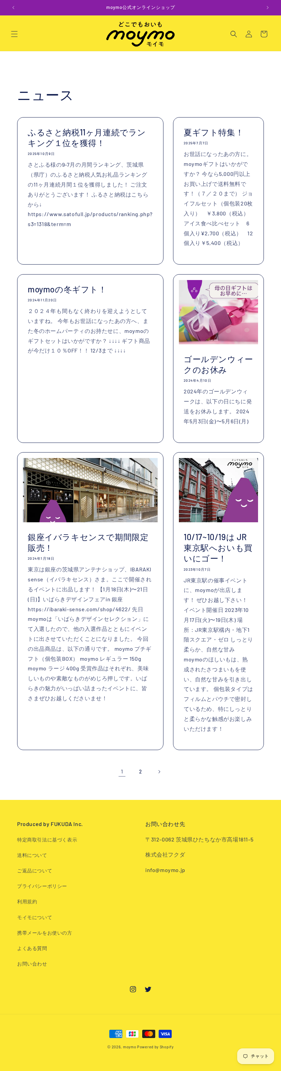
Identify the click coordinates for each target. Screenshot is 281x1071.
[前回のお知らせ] (13, 7)
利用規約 (27, 901)
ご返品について (34, 870)
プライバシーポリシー (42, 886)
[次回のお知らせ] (267, 7)
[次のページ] (159, 771)
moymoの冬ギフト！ (67, 289)
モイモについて (34, 917)
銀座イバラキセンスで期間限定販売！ (88, 542)
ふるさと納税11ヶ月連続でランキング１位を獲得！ (87, 137)
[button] (14, 34)
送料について (32, 855)
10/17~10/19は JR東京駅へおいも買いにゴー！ (218, 547)
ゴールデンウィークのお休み (218, 364)
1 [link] (122, 771)
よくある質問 (32, 948)
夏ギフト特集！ (214, 132)
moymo (129, 1047)
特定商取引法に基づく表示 (47, 840)
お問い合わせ (32, 964)
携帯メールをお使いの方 (44, 933)
